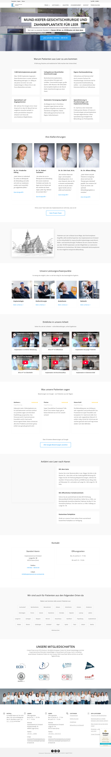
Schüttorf (48, 624)
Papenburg (80, 619)
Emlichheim (68, 607)
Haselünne (51, 613)
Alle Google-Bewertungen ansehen (56, 445)
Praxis (46, 5)
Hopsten (71, 613)
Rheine (28, 624)
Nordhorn (69, 619)
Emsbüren (89, 607)
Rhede (19, 624)
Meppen (38, 619)
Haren (23, 1)
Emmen (79, 607)
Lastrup (81, 613)
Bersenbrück (47, 607)
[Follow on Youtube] (58, 751)
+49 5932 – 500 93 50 (33, 568)
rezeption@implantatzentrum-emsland (38, 739)
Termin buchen (95, 5)
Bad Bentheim (35, 607)
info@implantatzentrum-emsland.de (33, 574)
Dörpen (58, 607)
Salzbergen (38, 624)
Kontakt (85, 5)
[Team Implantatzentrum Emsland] (55, 704)
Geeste (41, 613)
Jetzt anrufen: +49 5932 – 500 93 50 (55, 38)
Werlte (92, 624)
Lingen (18, 1)
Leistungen (55, 5)
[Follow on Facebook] (52, 751)
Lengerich (17, 619)
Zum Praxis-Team (55, 213)
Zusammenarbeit (76, 5)
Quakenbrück (92, 619)
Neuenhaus (58, 619)
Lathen (90, 613)
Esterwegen (22, 613)
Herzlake (61, 613)
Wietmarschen (55, 630)
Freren (32, 613)
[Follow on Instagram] (55, 751)
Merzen (48, 619)
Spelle (66, 624)
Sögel (58, 624)
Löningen (28, 619)
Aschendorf (22, 607)
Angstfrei (66, 5)
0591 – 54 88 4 (95, 1)
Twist (74, 624)
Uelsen (83, 624)
